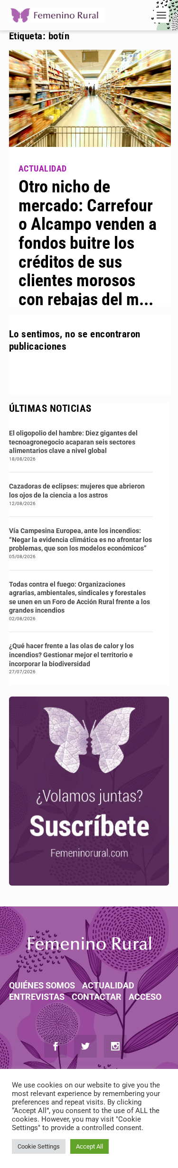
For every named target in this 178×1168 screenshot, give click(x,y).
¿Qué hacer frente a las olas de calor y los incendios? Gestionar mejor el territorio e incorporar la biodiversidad (71, 654)
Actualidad (108, 985)
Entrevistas (37, 997)
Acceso (145, 997)
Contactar (97, 997)
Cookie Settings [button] (39, 1146)
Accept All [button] (89, 1146)
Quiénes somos (42, 985)
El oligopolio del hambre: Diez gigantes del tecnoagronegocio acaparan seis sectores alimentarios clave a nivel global (73, 441)
